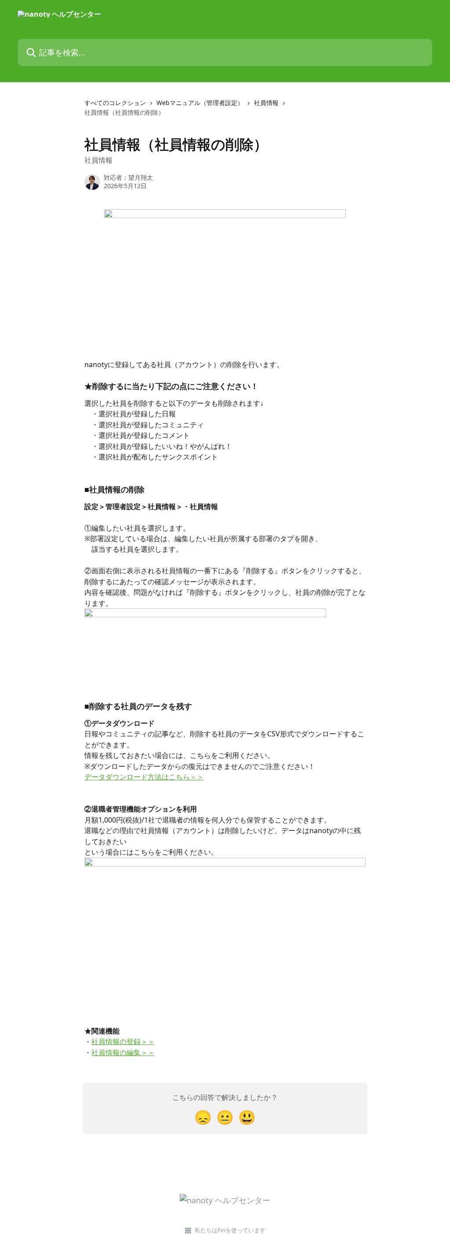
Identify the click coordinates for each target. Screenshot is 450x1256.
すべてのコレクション (115, 102)
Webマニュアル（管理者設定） (199, 102)
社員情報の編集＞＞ (123, 1052)
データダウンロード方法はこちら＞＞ (144, 777)
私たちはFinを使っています (230, 1230)
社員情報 (266, 102)
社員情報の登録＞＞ (123, 1041)
